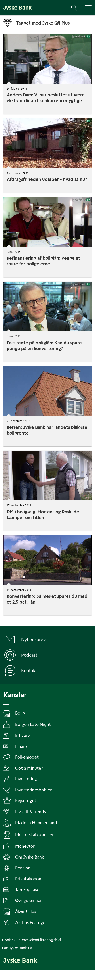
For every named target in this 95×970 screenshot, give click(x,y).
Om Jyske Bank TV (17, 948)
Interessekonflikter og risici (39, 940)
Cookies (8, 940)
